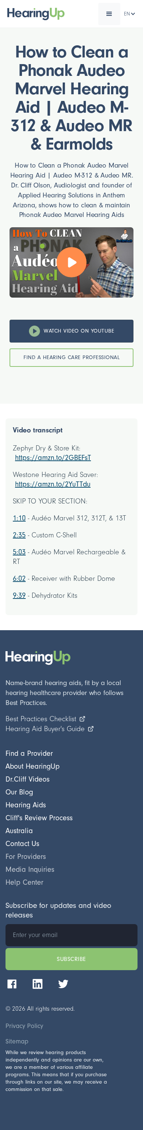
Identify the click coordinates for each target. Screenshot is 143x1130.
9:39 (19, 596)
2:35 (19, 535)
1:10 (19, 518)
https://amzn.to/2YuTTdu (53, 484)
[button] (109, 14)
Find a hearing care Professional (71, 357)
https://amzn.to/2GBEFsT (53, 458)
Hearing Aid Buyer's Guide (45, 729)
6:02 (19, 579)
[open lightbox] (71, 262)
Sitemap (17, 1041)
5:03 (19, 552)
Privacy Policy (24, 1026)
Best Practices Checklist (41, 719)
